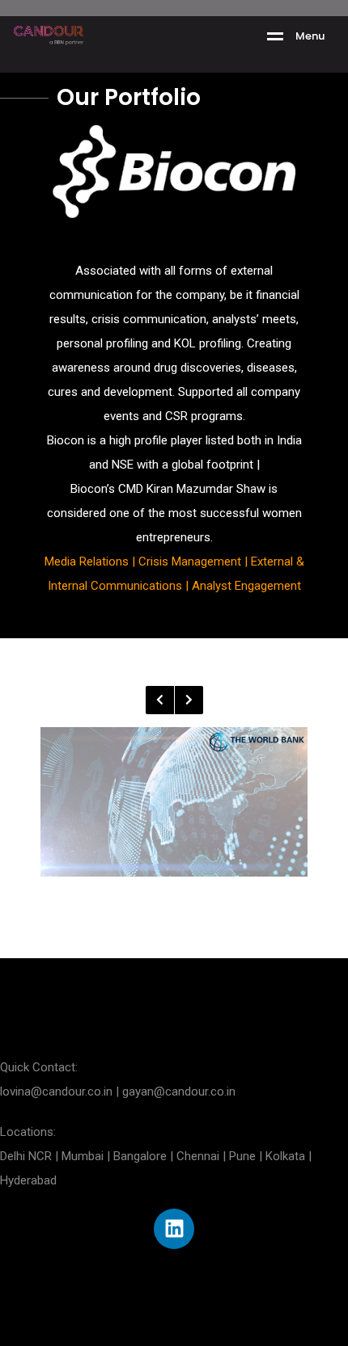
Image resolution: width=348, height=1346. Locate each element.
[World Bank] (174, 802)
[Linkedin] (174, 1229)
